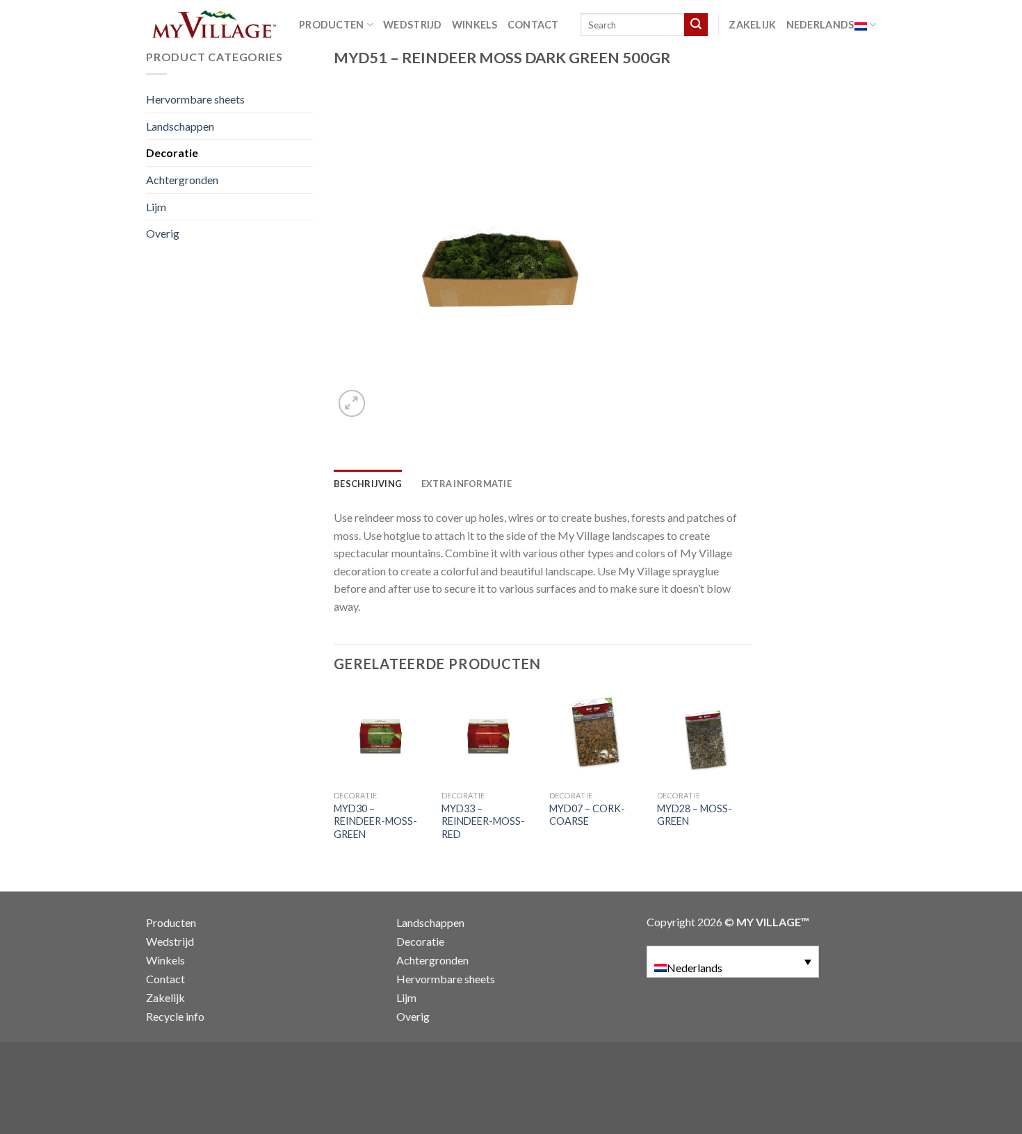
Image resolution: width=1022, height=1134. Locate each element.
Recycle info (175, 1016)
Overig (162, 233)
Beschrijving (368, 483)
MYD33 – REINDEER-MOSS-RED (483, 821)
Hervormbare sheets (195, 99)
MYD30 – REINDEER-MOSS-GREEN (375, 821)
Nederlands (820, 25)
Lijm (156, 206)
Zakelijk (752, 25)
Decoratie (172, 152)
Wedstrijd (412, 25)
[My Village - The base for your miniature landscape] (212, 24)
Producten (331, 25)
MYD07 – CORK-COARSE (587, 815)
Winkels (475, 25)
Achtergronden (182, 179)
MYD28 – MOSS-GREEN (694, 815)
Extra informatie (466, 483)
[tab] (368, 484)
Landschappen (180, 126)
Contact (533, 25)
